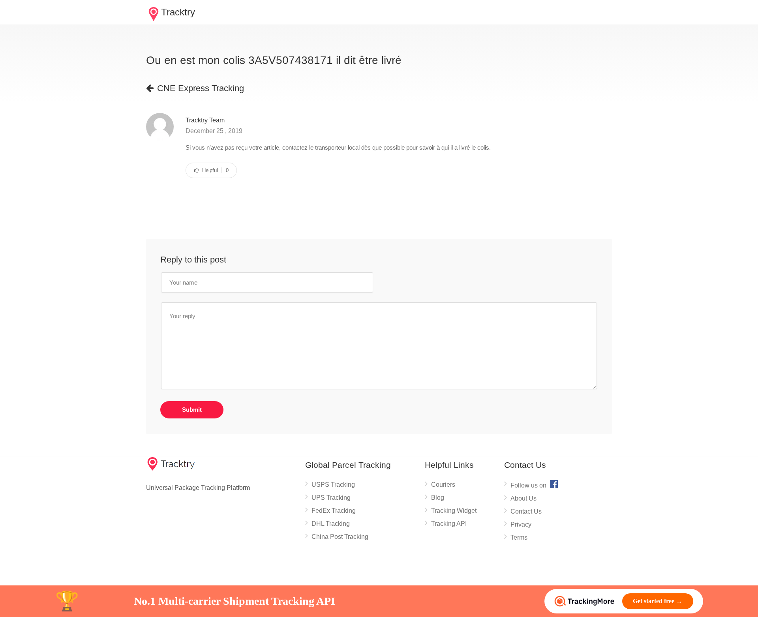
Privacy (520, 524)
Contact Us (526, 511)
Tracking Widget (454, 510)
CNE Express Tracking (195, 88)
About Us (523, 498)
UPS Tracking (331, 497)
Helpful (211, 170)
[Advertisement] (289, 218)
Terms (518, 537)
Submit (192, 409)
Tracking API (449, 523)
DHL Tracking (330, 523)
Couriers (443, 484)
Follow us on (534, 484)
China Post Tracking (339, 536)
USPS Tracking (333, 484)
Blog (437, 497)
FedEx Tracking (333, 510)
